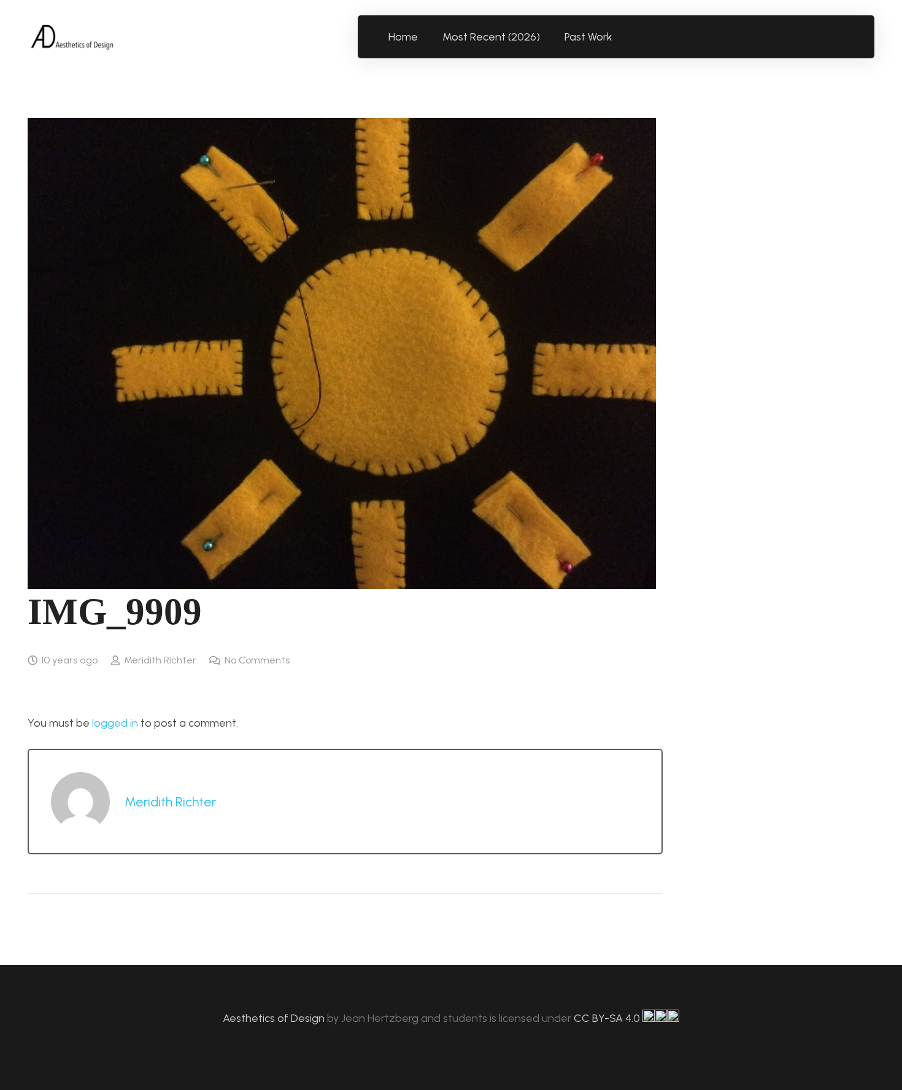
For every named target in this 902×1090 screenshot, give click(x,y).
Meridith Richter (160, 660)
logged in (115, 723)
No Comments (257, 660)
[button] (619, 36)
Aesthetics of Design (275, 1018)
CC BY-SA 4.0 (608, 1018)
